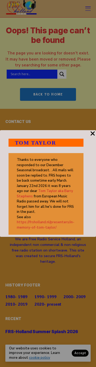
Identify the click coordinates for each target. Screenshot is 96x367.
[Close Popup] (92, 136)
